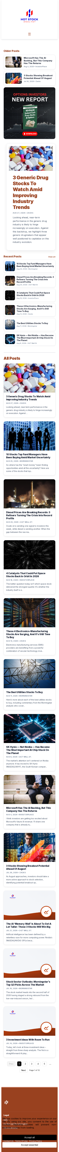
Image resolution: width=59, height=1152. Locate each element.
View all (51, 257)
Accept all (29, 1137)
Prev (11, 1064)
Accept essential (29, 1144)
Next (23, 1070)
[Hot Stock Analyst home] (29, 15)
